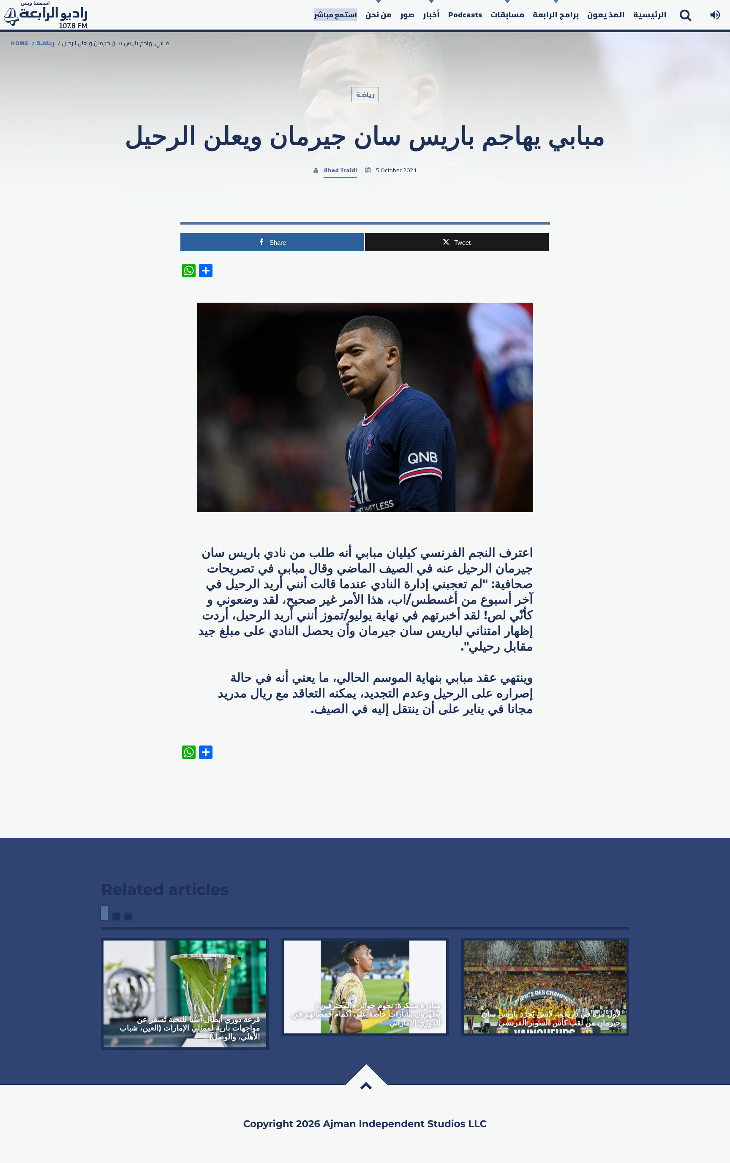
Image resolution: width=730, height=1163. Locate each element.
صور (407, 15)
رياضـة (45, 43)
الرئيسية (650, 15)
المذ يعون (606, 15)
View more (185, 993)
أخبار (431, 15)
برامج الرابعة (556, 15)
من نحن (378, 15)
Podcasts (465, 15)
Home (20, 43)
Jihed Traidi (340, 170)
